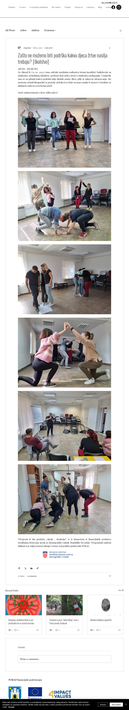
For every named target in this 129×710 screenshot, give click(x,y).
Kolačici (103, 704)
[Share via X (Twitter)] (25, 568)
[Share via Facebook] (19, 568)
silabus (35, 30)
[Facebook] (113, 7)
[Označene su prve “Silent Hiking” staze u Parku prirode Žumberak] (64, 605)
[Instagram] (118, 7)
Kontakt (11, 707)
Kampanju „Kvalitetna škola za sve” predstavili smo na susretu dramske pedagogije (21, 621)
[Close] (125, 704)
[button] (56, 7)
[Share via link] (37, 568)
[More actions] (109, 47)
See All (121, 590)
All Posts (10, 30)
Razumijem (116, 704)
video (23, 30)
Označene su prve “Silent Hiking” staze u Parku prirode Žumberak (64, 621)
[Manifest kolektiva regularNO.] (105, 605)
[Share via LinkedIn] (31, 568)
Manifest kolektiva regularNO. (101, 620)
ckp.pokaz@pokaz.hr (109, 3)
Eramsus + (50, 30)
